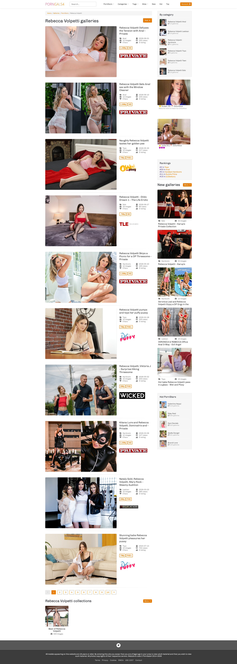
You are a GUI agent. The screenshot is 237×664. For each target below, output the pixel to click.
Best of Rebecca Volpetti (57, 629)
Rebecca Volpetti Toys (177, 51)
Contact (138, 660)
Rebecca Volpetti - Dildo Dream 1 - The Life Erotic (133, 198)
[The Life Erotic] (135, 224)
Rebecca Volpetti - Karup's (171, 264)
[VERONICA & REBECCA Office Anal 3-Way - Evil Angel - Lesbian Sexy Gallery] (174, 322)
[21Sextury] (135, 507)
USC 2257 (129, 660)
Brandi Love (173, 443)
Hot (161, 4)
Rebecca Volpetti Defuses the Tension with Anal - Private (134, 30)
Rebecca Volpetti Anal (177, 22)
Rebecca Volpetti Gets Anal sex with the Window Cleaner (134, 87)
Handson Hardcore (173, 172)
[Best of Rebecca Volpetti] (56, 616)
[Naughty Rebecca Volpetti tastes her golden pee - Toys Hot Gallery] (81, 164)
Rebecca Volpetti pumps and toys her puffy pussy (133, 311)
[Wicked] (135, 395)
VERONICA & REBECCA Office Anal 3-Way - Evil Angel (173, 343)
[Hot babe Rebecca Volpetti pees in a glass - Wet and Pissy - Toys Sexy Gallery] (174, 362)
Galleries (56, 13)
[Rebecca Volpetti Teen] (163, 61)
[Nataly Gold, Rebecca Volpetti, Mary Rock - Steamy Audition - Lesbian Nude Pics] (81, 502)
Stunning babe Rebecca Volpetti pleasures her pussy (133, 538)
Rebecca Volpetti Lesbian (178, 31)
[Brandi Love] (163, 443)
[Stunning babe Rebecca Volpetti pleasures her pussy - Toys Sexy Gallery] (81, 559)
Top (167, 4)
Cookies (113, 660)
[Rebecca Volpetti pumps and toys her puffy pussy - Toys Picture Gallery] (81, 333)
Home (49, 13)
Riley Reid (172, 413)
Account (184, 4)
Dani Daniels (173, 423)
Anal (168, 169)
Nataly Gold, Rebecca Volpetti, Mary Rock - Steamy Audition (131, 481)
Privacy (105, 660)
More (146, 601)
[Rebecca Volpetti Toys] (163, 51)
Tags (134, 4)
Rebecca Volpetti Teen (177, 61)
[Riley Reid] (163, 414)
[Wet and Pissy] (135, 168)
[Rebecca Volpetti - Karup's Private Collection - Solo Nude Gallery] (174, 204)
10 (108, 592)
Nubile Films (171, 174)
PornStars (108, 4)
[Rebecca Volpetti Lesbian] (163, 32)
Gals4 (54, 4)
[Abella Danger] (163, 433)
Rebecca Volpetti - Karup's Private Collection (171, 225)
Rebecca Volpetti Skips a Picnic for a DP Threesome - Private (135, 256)
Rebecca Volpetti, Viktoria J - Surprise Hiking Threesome (135, 369)
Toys (167, 167)
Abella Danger (174, 433)
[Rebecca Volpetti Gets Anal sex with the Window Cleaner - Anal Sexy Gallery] (81, 108)
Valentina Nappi (174, 404)
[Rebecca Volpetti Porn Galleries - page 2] (114, 592)
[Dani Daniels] (163, 424)
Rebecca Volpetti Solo (177, 70)
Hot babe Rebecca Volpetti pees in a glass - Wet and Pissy (174, 383)
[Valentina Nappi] (163, 404)
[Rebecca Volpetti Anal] (163, 22)
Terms (97, 660)
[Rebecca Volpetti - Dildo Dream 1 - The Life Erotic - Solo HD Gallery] (81, 220)
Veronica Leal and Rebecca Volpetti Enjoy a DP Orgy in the (173, 303)
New (154, 4)
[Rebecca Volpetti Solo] (163, 71)
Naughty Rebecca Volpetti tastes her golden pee (134, 142)
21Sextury (170, 176)
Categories (122, 4)
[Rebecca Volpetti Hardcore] (163, 42)
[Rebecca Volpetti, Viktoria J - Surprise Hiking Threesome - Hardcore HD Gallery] (81, 390)
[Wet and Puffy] (135, 337)
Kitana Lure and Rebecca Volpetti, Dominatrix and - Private (134, 425)
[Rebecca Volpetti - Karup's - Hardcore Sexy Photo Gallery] (174, 244)
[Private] (135, 56)
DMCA (120, 660)
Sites (144, 4)
